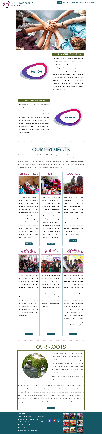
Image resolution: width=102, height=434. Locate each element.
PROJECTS (74, 2)
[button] (29, 243)
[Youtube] (54, 420)
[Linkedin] (58, 420)
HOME (59, 2)
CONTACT (90, 2)
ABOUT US (65, 2)
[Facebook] (49, 420)
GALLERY (82, 2)
